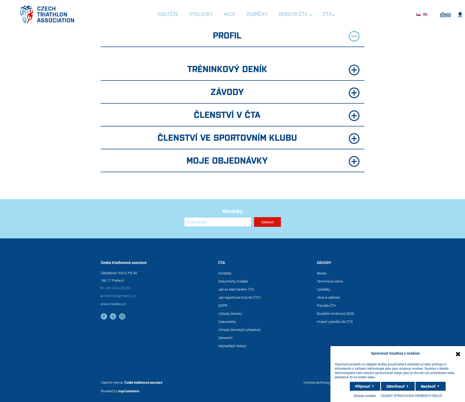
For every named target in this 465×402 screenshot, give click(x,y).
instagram (122, 316)
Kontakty (224, 273)
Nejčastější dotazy (232, 345)
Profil (227, 34)
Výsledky (323, 289)
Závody (227, 91)
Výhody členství (230, 313)
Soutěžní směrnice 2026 (335, 313)
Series (321, 273)
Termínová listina (330, 281)
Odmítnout (395, 386)
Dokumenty (227, 321)
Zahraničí (225, 337)
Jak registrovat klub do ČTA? (239, 297)
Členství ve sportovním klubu (227, 137)
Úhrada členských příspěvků (239, 329)
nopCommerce (128, 391)
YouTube (113, 316)
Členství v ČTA (227, 114)
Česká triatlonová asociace (143, 382)
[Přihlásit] (460, 15)
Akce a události (328, 297)
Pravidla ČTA (326, 305)
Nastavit (428, 386)
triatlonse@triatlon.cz (119, 295)
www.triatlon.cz (113, 303)
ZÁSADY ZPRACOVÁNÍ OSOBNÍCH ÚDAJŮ (411, 395)
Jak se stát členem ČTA (236, 289)
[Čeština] (419, 15)
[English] (426, 15)
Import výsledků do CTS (335, 321)
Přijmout (362, 386)
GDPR (223, 305)
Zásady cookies (364, 395)
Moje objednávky (227, 159)
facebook (104, 316)
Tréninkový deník (227, 68)
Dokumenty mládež (233, 281)
